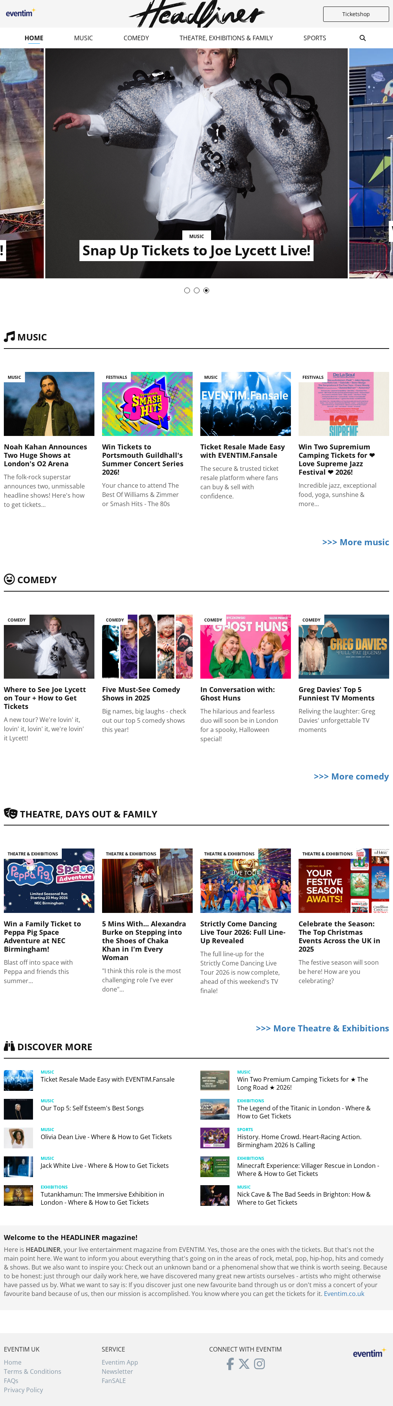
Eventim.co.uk (344, 1293)
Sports (315, 38)
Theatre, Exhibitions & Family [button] (226, 38)
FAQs (11, 1380)
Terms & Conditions (32, 1371)
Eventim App (120, 1362)
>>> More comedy (351, 776)
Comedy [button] (136, 38)
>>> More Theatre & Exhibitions (322, 1028)
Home (34, 38)
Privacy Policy (23, 1390)
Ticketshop (356, 14)
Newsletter (117, 1371)
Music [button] (83, 38)
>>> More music (355, 542)
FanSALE (114, 1380)
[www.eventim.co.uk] (370, 1351)
